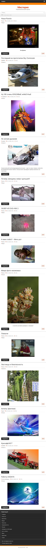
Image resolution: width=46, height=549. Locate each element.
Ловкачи (4, 334)
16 (43, 472)
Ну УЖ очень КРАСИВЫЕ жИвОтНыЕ (16, 94)
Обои (3, 533)
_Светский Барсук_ (5, 479)
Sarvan (3, 181)
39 (43, 53)
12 (43, 438)
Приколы (4, 368)
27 (43, 234)
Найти (44, 13)
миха (3, 20)
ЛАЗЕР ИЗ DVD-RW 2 (9, 208)
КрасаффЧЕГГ (7, 443)
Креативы (4, 535)
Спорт (3, 537)
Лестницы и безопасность (12, 364)
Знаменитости (5, 525)
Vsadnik (3, 141)
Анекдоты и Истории (7, 529)
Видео (3, 22)
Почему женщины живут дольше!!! (15, 179)
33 (43, 265)
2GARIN (3, 445)
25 (43, 328)
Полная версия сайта (7, 543)
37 (43, 134)
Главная (4, 514)
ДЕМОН (3, 60)
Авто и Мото (5, 531)
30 (43, 203)
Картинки (4, 518)
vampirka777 (4, 96)
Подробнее (5, 53)
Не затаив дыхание (9, 139)
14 (43, 174)
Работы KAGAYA (7, 477)
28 (43, 359)
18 (43, 89)
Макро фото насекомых (11, 271)
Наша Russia (6, 19)
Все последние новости (7, 541)
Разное (3, 98)
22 (43, 404)
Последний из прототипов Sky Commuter (18, 58)
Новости (3, 62)
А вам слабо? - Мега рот (11, 239)
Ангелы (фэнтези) (8, 409)
